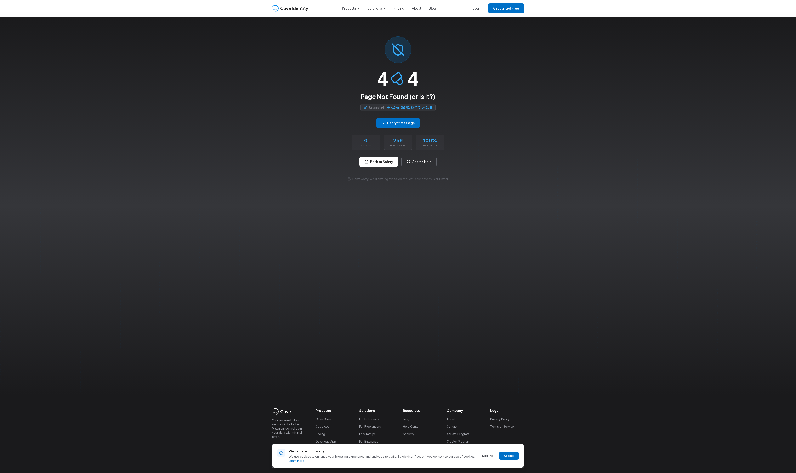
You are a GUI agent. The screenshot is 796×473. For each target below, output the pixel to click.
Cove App (323, 426)
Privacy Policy (500, 419)
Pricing (398, 8)
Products (349, 8)
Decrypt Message (401, 123)
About (416, 8)
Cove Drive (323, 419)
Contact (452, 426)
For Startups (367, 434)
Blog (432, 8)
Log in (477, 8)
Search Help (421, 162)
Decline (487, 455)
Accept (509, 455)
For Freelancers (370, 426)
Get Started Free (506, 8)
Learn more (296, 460)
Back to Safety (381, 162)
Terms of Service (502, 426)
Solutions (375, 8)
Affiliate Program (458, 434)
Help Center (411, 426)
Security (408, 434)
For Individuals (369, 419)
